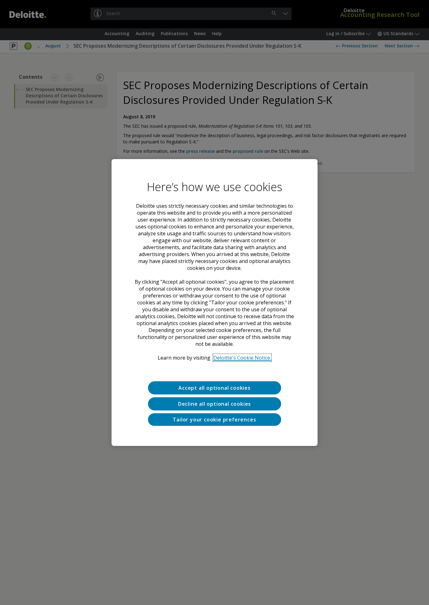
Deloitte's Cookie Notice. (242, 357)
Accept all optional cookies (214, 387)
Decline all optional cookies (214, 403)
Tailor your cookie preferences (214, 419)
